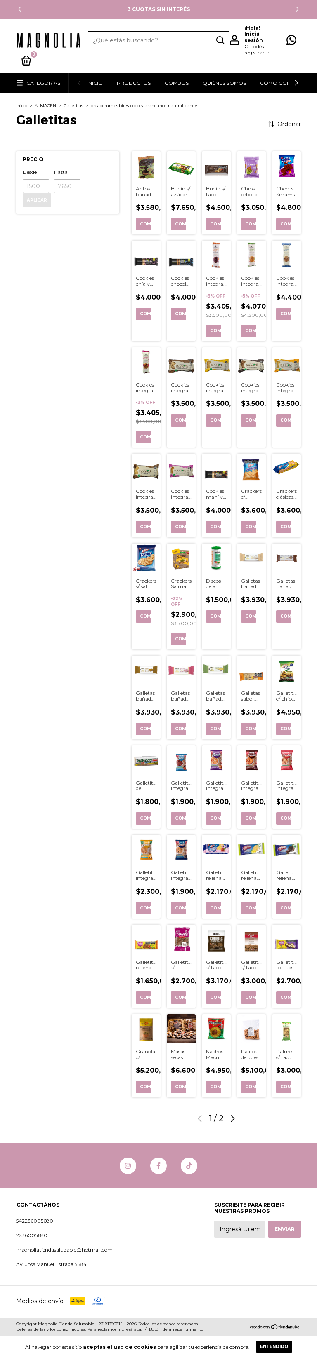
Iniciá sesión (253, 37)
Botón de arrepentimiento (176, 1329)
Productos (134, 83)
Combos (177, 83)
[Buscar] (220, 40)
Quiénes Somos (224, 83)
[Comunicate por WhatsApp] (291, 42)
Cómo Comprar (283, 83)
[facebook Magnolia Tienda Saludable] (158, 1166)
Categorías (43, 83)
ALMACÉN (45, 105)
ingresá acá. (130, 1329)
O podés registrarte (256, 49)
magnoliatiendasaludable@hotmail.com (64, 1250)
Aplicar (37, 200)
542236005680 (34, 1221)
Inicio (95, 83)
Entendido (274, 1346)
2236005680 (31, 1235)
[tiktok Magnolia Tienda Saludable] (189, 1166)
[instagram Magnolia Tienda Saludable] (128, 1166)
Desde (30, 172)
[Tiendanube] (275, 1327)
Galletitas (73, 105)
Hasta (61, 172)
